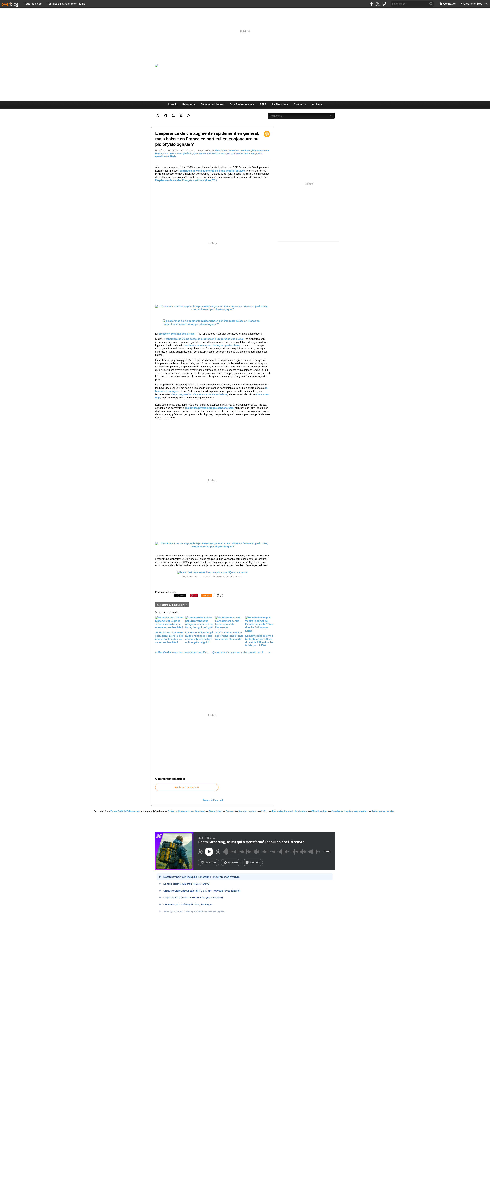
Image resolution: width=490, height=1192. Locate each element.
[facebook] (371, 4)
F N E (263, 104)
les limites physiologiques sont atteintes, (209, 408)
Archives (317, 104)
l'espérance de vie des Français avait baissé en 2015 (186, 180)
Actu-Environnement (242, 104)
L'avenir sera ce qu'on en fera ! (248, 66)
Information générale (181, 153)
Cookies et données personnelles (349, 811)
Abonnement (239, 111)
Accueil (172, 104)
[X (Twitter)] (378, 4)
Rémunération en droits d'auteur (289, 811)
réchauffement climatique (241, 153)
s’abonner (210, 862)
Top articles (215, 811)
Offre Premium (319, 811)
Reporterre (188, 104)
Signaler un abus (247, 811)
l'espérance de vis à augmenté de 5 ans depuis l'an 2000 (211, 170)
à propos (255, 862)
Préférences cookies (383, 811)
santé (259, 153)
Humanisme (161, 153)
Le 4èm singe (280, 104)
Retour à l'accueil (213, 800)
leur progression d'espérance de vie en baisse (199, 394)
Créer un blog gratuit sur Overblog (186, 811)
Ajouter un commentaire (186, 787)
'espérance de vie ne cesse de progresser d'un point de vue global (204, 338)
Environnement (260, 150)
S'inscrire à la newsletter (172, 604)
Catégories (300, 104)
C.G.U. (264, 811)
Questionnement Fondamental (209, 153)
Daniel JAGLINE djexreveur (125, 811)
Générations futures (212, 104)
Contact (256, 111)
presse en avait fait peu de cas (176, 333)
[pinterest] (384, 4)
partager (233, 862)
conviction (245, 150)
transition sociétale (165, 156)
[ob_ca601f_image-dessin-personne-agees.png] (212, 324)
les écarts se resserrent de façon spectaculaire (212, 345)
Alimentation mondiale (226, 150)
